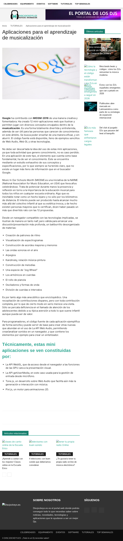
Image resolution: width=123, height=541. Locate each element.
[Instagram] (94, 509)
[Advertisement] (41, 108)
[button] (117, 4)
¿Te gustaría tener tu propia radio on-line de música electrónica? (66, 461)
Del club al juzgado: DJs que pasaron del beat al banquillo (109, 130)
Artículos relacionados (15, 433)
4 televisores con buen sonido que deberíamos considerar (40, 461)
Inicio (4, 26)
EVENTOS (41, 4)
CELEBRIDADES (10, 4)
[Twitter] (101, 510)
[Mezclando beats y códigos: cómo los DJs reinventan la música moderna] (90, 78)
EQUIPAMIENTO (27, 4)
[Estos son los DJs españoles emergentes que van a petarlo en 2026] (90, 91)
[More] (103, 417)
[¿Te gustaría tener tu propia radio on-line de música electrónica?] (68, 448)
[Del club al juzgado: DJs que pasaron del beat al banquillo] (90, 136)
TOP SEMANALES (82, 4)
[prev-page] (4, 475)
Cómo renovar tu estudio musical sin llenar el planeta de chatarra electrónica (101, 50)
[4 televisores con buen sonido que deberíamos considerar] (41, 448)
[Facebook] (86, 510)
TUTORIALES (66, 4)
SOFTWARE (53, 4)
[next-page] (9, 475)
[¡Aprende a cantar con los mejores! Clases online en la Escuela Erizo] (14, 448)
